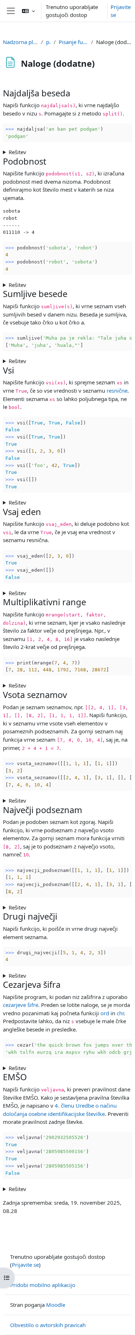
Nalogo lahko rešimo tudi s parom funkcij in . (67, 1068)
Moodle (55, 1304)
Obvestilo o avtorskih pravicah (48, 1325)
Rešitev (17, 152)
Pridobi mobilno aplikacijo (42, 1284)
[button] (28, 11)
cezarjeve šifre (20, 1004)
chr (120, 1013)
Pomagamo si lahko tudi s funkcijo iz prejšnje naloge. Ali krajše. (59, 908)
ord (104, 1013)
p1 (48, 41)
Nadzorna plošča (20, 41)
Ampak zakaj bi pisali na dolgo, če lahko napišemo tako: (65, 801)
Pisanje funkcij (73, 41)
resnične (117, 390)
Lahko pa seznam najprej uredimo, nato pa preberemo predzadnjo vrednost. (56, 976)
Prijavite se (121, 11)
